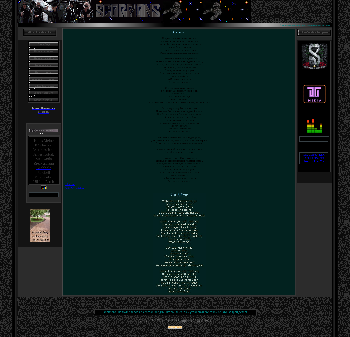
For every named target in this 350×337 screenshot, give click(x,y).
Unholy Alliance (74, 187)
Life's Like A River (314, 154)
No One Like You (314, 161)
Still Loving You (314, 157)
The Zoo (70, 184)
